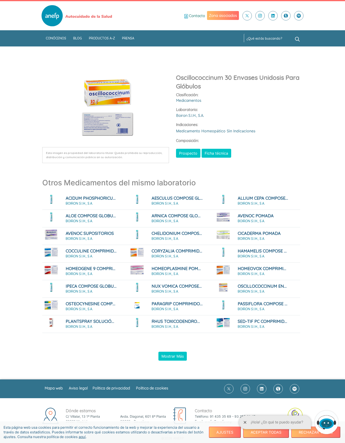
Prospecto (188, 153)
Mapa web (54, 388)
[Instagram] (260, 15)
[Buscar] (297, 38)
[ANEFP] (77, 15)
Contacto (196, 15)
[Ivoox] (286, 15)
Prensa (128, 38)
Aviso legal (78, 388)
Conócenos (56, 38)
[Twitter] (247, 15)
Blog (77, 38)
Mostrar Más (172, 356)
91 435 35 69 (220, 416)
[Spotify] (298, 15)
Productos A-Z (102, 38)
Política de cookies (152, 388)
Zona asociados (223, 15)
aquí (82, 437)
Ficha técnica (216, 153)
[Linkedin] (273, 15)
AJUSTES (224, 432)
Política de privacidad (111, 388)
